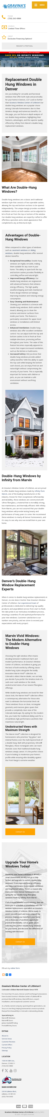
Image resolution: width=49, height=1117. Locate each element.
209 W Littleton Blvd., (9, 1091)
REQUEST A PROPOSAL (24, 46)
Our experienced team (27, 603)
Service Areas (7, 1039)
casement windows (20, 250)
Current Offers (7, 1045)
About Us (5, 1036)
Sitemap (5, 1050)
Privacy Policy (7, 1048)
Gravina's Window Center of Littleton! (24, 102)
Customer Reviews (8, 1042)
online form (15, 968)
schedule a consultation (25, 905)
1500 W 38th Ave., (8, 1061)
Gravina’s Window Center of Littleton (19, 1112)
